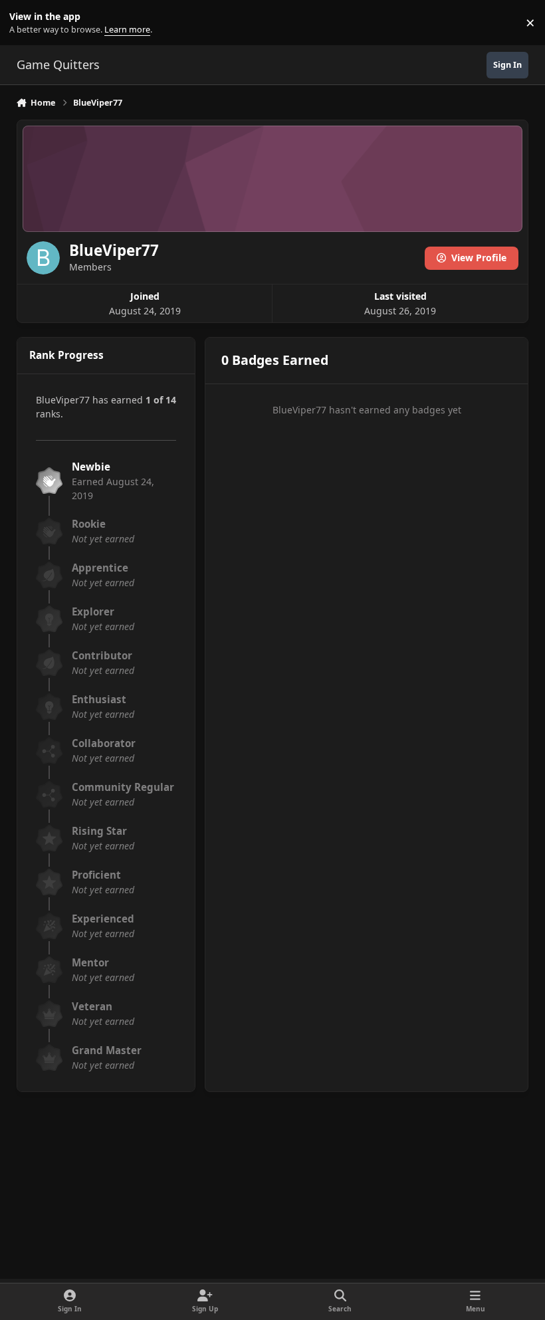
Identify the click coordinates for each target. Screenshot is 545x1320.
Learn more (25, 23)
